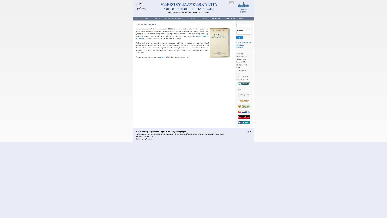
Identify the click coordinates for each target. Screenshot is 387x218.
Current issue (191, 18)
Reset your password (240, 46)
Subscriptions (216, 18)
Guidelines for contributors (173, 18)
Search (241, 18)
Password (239, 30)
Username (239, 23)
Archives (203, 18)
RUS (231, 3)
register (161, 57)
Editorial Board (230, 18)
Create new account (243, 42)
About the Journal (141, 18)
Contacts (157, 18)
